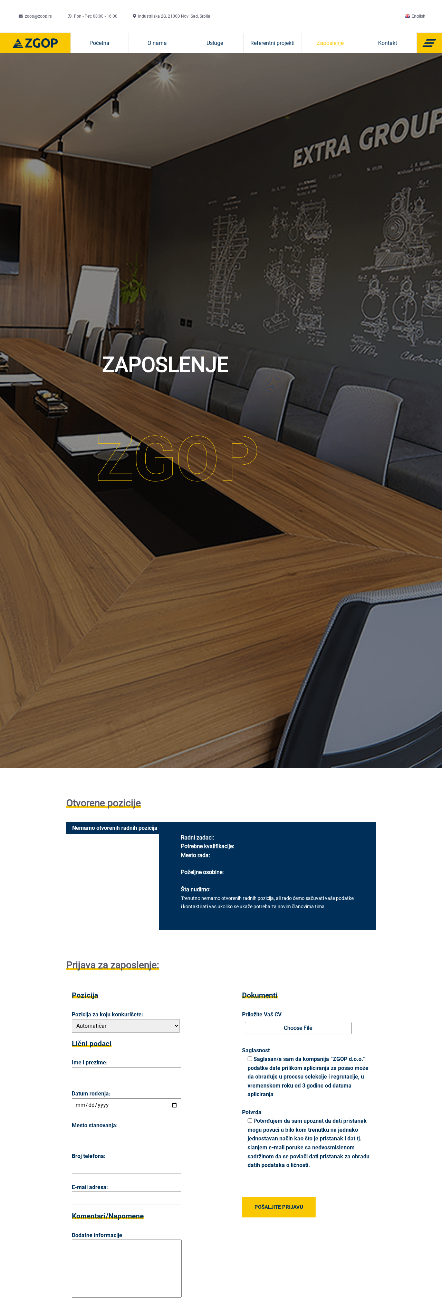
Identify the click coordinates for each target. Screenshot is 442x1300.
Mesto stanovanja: (95, 1125)
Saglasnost (256, 1050)
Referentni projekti (272, 43)
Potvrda (251, 1112)
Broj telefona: (89, 1156)
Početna (99, 43)
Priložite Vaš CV (261, 1014)
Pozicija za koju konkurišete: (107, 1014)
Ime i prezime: (90, 1062)
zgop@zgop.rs (38, 16)
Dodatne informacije (97, 1235)
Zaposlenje (330, 43)
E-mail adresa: (90, 1187)
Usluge (214, 43)
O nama (157, 43)
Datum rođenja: (91, 1093)
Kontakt (387, 43)
